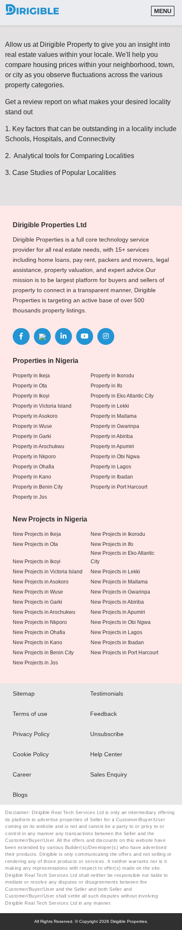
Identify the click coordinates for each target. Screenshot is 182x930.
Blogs (20, 794)
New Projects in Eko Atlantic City (122, 557)
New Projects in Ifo (112, 544)
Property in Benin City (38, 487)
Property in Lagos (111, 467)
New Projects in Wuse (38, 592)
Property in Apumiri (112, 446)
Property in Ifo (106, 386)
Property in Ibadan (112, 477)
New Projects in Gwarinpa (120, 592)
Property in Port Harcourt (119, 487)
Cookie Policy (31, 754)
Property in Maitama (114, 416)
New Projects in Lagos (116, 632)
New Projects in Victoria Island (48, 572)
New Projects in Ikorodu (118, 534)
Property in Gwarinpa (115, 426)
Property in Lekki (110, 406)
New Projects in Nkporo (40, 622)
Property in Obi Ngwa (115, 457)
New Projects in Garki (37, 602)
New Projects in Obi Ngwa (121, 622)
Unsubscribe (107, 734)
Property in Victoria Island (42, 406)
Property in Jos (30, 497)
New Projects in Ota (35, 544)
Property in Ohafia (33, 467)
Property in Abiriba (112, 436)
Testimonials (106, 693)
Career (22, 774)
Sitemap (24, 693)
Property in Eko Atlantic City (122, 396)
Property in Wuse (32, 426)
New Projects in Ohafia (39, 632)
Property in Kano (32, 477)
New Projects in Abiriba (117, 602)
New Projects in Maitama (119, 582)
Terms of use (30, 713)
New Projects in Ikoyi (37, 561)
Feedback (103, 713)
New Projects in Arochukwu (44, 612)
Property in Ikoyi (31, 396)
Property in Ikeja (31, 376)
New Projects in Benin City (43, 653)
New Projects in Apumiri (118, 612)
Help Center (106, 754)
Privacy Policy (31, 734)
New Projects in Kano (37, 642)
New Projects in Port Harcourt (124, 653)
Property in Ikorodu (112, 376)
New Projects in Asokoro (41, 582)
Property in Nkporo (34, 457)
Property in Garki (32, 436)
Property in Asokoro (35, 416)
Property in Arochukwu (38, 446)
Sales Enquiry (108, 774)
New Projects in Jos (35, 663)
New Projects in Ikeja (37, 534)
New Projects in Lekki (115, 572)
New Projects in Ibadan (117, 642)
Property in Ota (30, 386)
